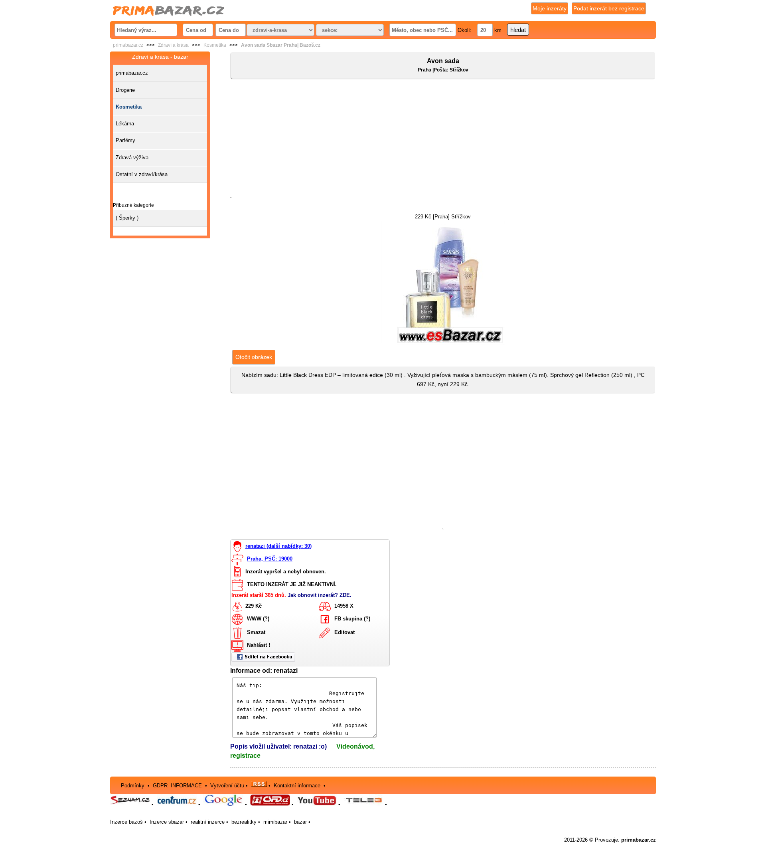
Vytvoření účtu (227, 785)
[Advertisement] (443, 139)
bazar (300, 822)
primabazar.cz (128, 45)
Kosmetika (214, 45)
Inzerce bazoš (126, 822)
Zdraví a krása (173, 45)
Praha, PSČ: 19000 (269, 559)
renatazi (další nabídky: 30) (278, 546)
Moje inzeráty (550, 8)
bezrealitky (244, 822)
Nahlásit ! (258, 645)
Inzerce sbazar (167, 822)
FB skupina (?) (352, 619)
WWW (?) (258, 619)
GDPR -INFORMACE (178, 785)
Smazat (256, 633)
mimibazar (275, 822)
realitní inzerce (208, 822)
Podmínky (132, 785)
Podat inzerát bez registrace (608, 8)
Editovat (344, 633)
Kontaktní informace (297, 785)
